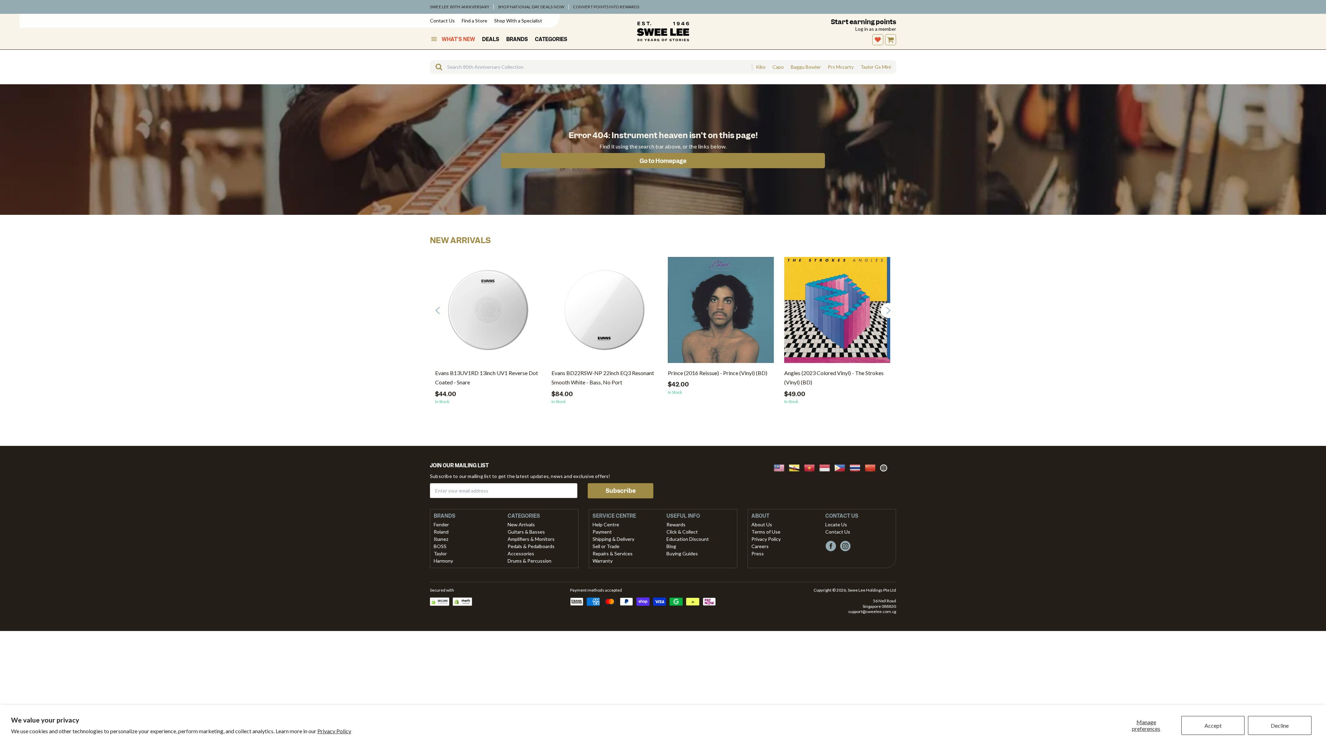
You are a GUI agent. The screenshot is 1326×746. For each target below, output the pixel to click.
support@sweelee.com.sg (872, 611)
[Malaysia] (781, 467)
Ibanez (441, 539)
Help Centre (606, 524)
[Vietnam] (811, 467)
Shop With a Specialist (518, 20)
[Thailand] (857, 467)
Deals (490, 39)
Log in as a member (875, 29)
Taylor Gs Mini (876, 67)
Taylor (440, 553)
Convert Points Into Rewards (606, 6)
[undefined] (436, 67)
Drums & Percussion (529, 561)
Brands (517, 39)
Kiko (761, 67)
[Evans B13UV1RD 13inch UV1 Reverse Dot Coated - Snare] (488, 312)
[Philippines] (841, 467)
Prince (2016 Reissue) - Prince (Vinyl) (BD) (717, 373)
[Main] (663, 31)
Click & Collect (682, 532)
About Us (761, 524)
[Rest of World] (885, 467)
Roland (441, 532)
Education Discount (687, 539)
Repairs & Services (613, 553)
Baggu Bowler (806, 67)
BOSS (440, 546)
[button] (888, 310)
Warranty (603, 561)
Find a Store (474, 20)
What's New (458, 39)
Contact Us (442, 20)
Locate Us (836, 524)
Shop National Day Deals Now (531, 6)
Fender (441, 524)
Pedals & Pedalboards (531, 546)
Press (757, 553)
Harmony (443, 561)
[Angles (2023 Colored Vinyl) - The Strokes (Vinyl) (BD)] (837, 312)
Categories (551, 39)
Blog (671, 546)
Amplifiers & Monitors (531, 539)
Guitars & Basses (526, 532)
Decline (1280, 725)
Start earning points (863, 22)
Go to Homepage (663, 161)
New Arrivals (521, 524)
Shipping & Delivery (613, 539)
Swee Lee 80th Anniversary (459, 6)
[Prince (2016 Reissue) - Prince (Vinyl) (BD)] (721, 312)
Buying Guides (682, 553)
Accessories (521, 553)
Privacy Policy (334, 731)
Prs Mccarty (841, 67)
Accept (1213, 725)
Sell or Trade (606, 546)
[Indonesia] (826, 467)
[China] (872, 467)
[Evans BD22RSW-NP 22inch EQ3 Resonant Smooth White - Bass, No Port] (604, 312)
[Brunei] (796, 467)
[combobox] (591, 67)
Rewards (675, 524)
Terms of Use (765, 532)
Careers (760, 546)
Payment (602, 532)
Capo (778, 67)
